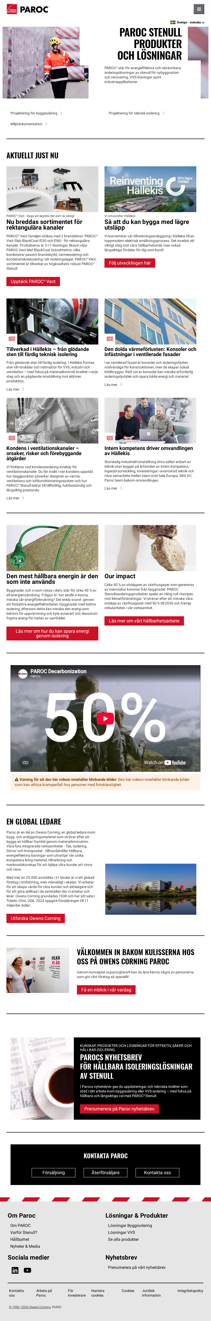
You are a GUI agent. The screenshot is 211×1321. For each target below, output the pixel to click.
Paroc (28, 9)
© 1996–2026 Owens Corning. (30, 1307)
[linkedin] (15, 1271)
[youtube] (27, 1270)
